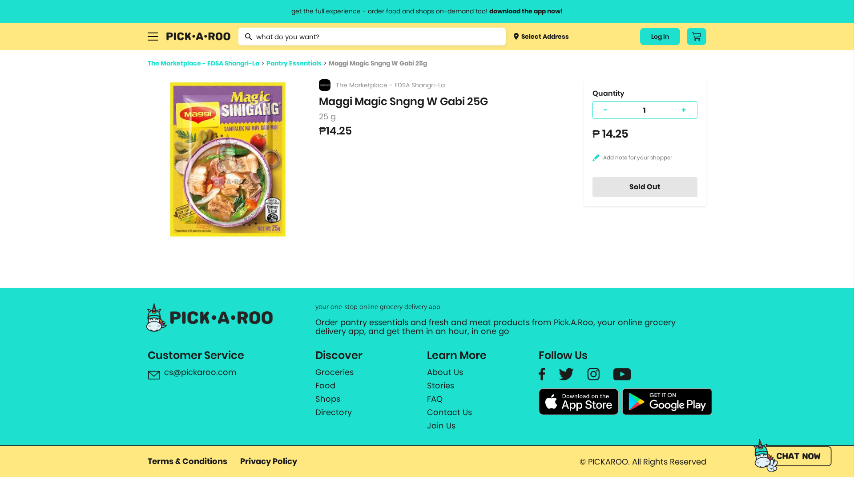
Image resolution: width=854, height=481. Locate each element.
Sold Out (645, 187)
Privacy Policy (268, 461)
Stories (440, 385)
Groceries (334, 372)
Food (325, 385)
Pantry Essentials (294, 63)
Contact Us (449, 412)
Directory (333, 412)
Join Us (441, 425)
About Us (445, 372)
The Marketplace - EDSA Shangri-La (203, 63)
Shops (327, 399)
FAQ (435, 399)
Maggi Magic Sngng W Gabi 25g (378, 63)
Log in (660, 36)
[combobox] (372, 36)
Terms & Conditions (187, 461)
